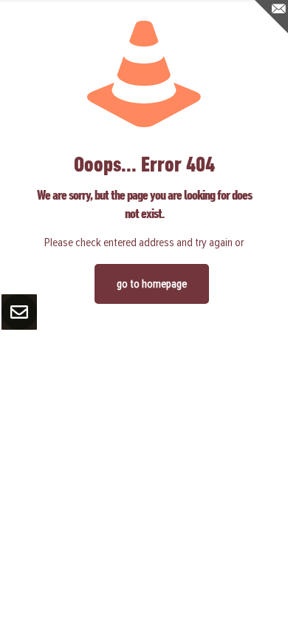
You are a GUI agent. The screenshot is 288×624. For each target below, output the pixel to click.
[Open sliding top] (271, 16)
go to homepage (152, 284)
